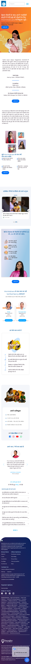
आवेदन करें (5, 27)
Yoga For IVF (23, 625)
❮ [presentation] (2, 210)
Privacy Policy (14, 558)
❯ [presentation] (28, 210)
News (12, 563)
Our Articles (3, 558)
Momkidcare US (22, 631)
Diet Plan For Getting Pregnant (13, 599)
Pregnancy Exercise (13, 600)
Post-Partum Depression (7, 608)
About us (3, 554)
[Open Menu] (27, 4)
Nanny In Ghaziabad (16, 617)
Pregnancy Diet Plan (12, 606)
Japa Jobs (27, 626)
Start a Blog (13, 556)
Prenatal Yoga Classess (12, 603)
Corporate (9, 571)
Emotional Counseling (12, 609)
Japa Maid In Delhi (23, 620)
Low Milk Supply (22, 609)
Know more (9, 320)
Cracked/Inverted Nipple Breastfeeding (9, 611)
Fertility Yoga (20, 626)
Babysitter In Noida (12, 619)
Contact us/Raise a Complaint (7, 569)
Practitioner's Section (15, 554)
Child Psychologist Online (17, 613)
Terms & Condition (15, 561)
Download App (4, 588)
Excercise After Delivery (12, 631)
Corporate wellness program (13, 625)
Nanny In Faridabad (5, 617)
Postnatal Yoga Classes (23, 606)
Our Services (4, 563)
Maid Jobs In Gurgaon (17, 628)
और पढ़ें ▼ (15, 530)
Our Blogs (3, 561)
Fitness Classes (17, 608)
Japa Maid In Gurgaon (14, 623)
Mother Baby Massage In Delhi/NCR (9, 620)
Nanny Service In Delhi (13, 614)
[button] (13, 222)
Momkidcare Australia (15, 633)
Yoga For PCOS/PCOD (14, 597)
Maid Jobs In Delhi (7, 628)
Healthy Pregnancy (12, 629)
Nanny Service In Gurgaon (8, 616)
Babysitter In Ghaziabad (23, 619)
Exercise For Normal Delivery (14, 602)
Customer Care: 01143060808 (7, 579)
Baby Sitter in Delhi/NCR (20, 622)
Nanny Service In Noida (24, 614)
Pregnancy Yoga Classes (11, 605)
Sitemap (3, 571)
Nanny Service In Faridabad (7, 622)
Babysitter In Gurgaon (21, 616)
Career (2, 556)
